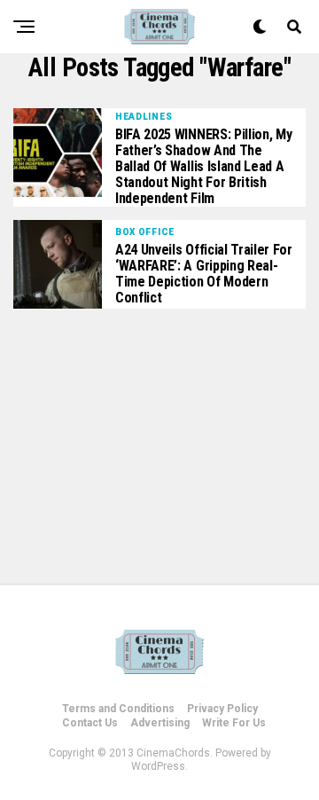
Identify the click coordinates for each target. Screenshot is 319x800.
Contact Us (90, 723)
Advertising (160, 723)
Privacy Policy (222, 708)
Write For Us (234, 723)
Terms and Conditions (118, 708)
